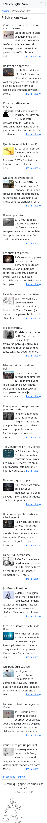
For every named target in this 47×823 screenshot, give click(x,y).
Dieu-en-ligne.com (15, 4)
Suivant (22, 776)
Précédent (9, 776)
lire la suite (32, 56)
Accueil (5, 11)
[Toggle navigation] (41, 4)
